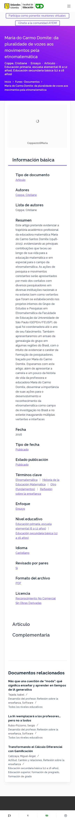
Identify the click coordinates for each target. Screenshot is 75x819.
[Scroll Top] (66, 815)
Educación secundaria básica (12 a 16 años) (33, 768)
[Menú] (68, 6)
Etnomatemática (27, 480)
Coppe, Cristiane (16, 63)
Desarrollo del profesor (22, 698)
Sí (17, 568)
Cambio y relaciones (30, 760)
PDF (18, 583)
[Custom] (9, 815)
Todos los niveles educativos (25, 707)
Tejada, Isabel (16, 694)
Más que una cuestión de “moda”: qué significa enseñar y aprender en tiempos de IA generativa (37, 685)
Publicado (22, 449)
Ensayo (36, 63)
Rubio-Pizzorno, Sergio (21, 725)
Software (27, 702)
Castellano (22, 553)
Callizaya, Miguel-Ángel (22, 756)
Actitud (12, 760)
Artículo (49, 63)
